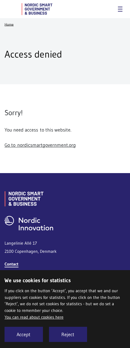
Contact (11, 264)
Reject (67, 334)
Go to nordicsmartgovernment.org (40, 145)
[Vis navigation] (120, 9)
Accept (24, 334)
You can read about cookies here (34, 317)
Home (9, 24)
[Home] (37, 9)
